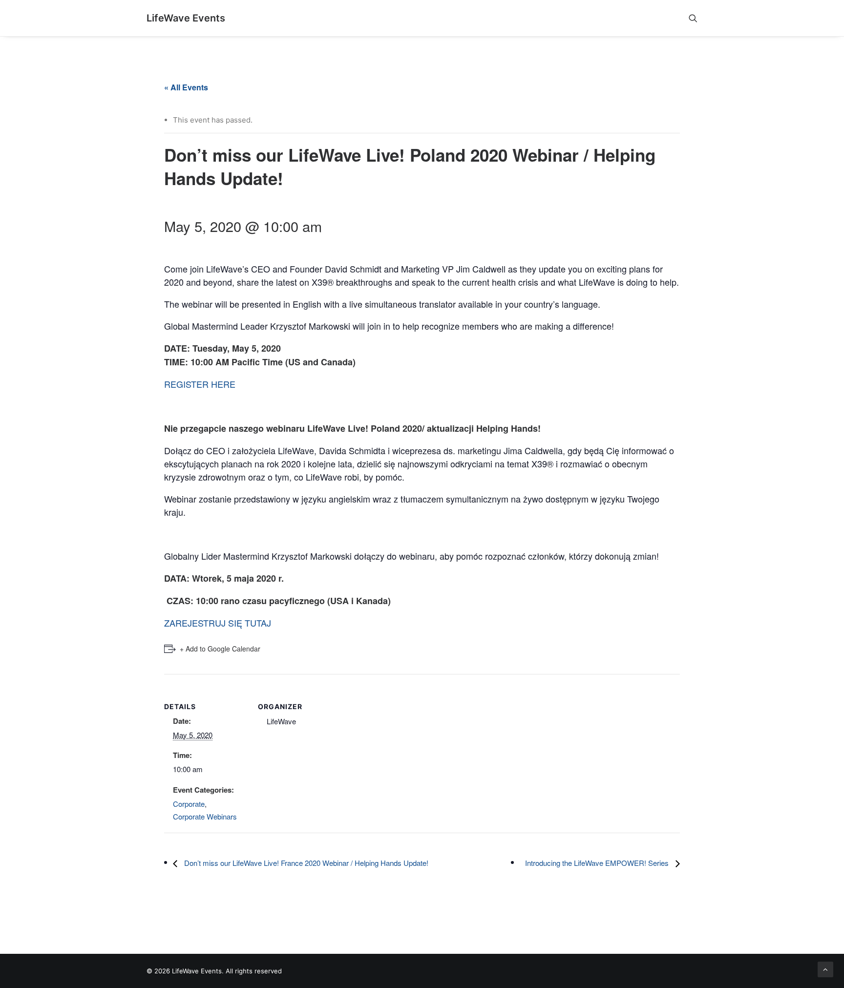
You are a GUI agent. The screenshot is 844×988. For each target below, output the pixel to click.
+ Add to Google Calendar (220, 648)
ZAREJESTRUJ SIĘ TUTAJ (217, 622)
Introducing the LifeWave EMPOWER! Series (598, 863)
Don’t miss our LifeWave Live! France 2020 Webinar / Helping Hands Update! (305, 863)
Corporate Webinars (205, 816)
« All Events (186, 87)
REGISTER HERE (199, 384)
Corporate (189, 804)
